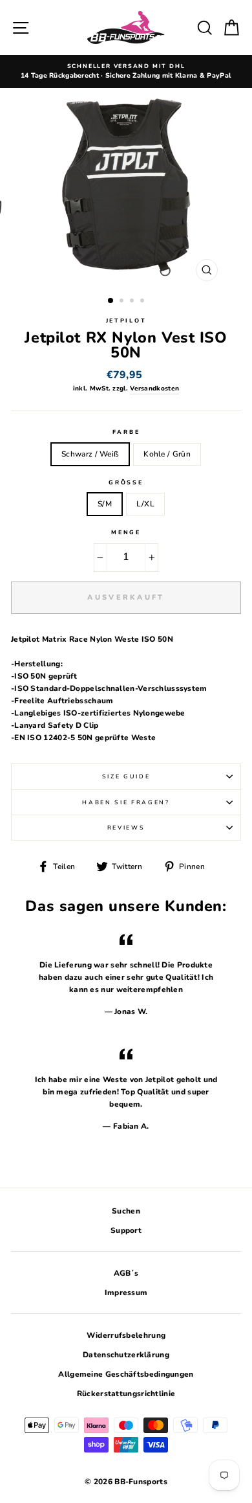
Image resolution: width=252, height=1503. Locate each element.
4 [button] (143, 302)
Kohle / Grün (167, 454)
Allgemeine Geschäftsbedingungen (125, 1374)
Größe (126, 482)
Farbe (126, 432)
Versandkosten (154, 388)
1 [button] (111, 301)
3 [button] (133, 302)
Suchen (126, 1211)
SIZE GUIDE (126, 776)
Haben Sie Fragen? (126, 802)
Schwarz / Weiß (90, 454)
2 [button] (123, 302)
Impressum (126, 1292)
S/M (105, 504)
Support (126, 1230)
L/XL (145, 504)
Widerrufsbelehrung (126, 1335)
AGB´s (126, 1273)
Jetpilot (126, 320)
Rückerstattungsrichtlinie (126, 1393)
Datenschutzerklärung (126, 1355)
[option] (126, 72)
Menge (125, 532)
